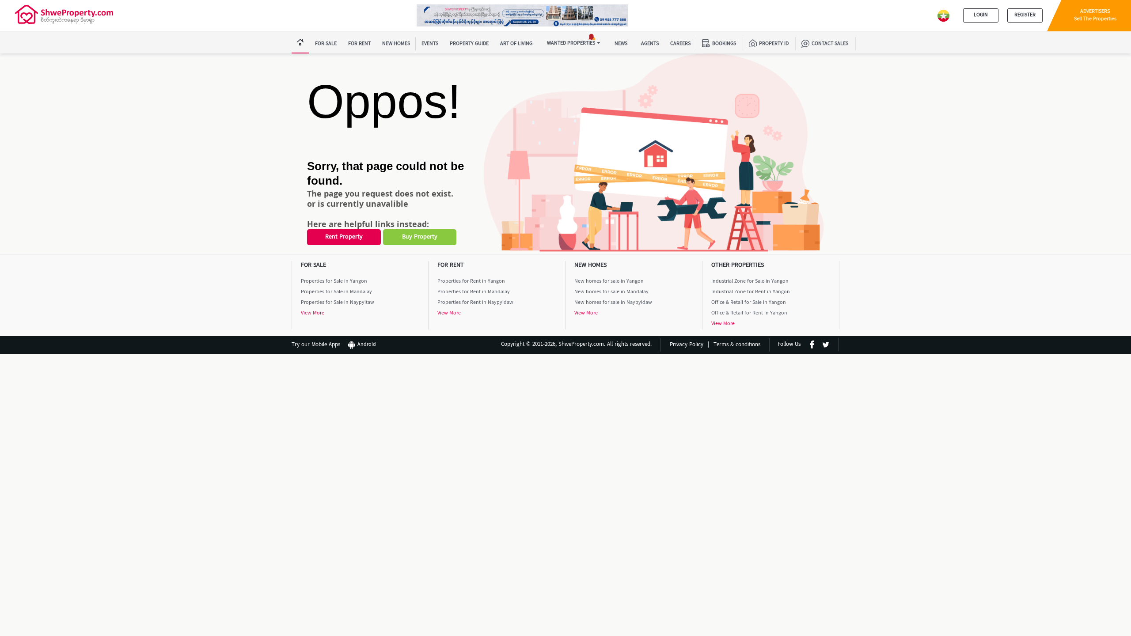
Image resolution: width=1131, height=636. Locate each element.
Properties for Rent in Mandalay (473, 292)
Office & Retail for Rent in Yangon (749, 313)
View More (312, 313)
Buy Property (419, 237)
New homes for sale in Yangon (609, 281)
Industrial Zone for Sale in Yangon (750, 281)
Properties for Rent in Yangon (471, 281)
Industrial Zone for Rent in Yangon (750, 292)
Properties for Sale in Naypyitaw (337, 302)
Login (981, 15)
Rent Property (344, 237)
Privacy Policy (686, 345)
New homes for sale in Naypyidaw (613, 302)
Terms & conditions (737, 345)
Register (1025, 15)
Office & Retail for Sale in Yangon (748, 302)
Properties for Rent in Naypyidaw (475, 302)
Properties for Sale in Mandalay (336, 292)
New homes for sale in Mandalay (611, 292)
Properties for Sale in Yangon (334, 281)
